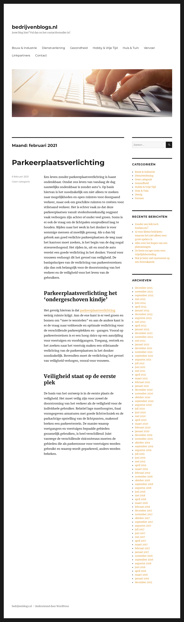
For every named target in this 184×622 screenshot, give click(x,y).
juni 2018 (140, 491)
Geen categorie (21, 181)
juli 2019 (140, 454)
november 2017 (144, 514)
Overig (138, 194)
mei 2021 (140, 370)
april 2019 (140, 465)
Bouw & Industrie (24, 48)
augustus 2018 (143, 488)
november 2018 (144, 476)
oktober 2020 (142, 397)
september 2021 (144, 355)
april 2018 (140, 499)
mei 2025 (140, 299)
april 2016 (140, 571)
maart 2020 (141, 423)
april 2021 (140, 374)
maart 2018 (141, 503)
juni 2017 (140, 533)
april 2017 (140, 540)
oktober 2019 (142, 442)
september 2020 (144, 401)
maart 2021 (141, 378)
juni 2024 (140, 303)
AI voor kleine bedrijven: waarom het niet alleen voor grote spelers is (151, 235)
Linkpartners (21, 55)
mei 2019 (140, 461)
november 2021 (144, 352)
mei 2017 (140, 537)
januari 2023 (142, 329)
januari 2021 (142, 386)
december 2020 (144, 389)
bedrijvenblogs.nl (34, 27)
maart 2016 (141, 574)
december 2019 (143, 435)
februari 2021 (142, 382)
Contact (41, 55)
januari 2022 (142, 344)
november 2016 (144, 555)
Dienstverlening (53, 48)
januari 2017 (142, 552)
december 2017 (143, 510)
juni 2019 (140, 457)
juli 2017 (139, 529)
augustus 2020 (143, 404)
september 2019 (144, 446)
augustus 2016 (143, 563)
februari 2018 (142, 506)
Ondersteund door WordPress (52, 606)
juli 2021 (139, 363)
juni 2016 (140, 567)
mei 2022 (140, 340)
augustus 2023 (143, 318)
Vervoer (149, 48)
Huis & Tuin (131, 48)
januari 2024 (142, 310)
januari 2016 (142, 578)
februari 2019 (142, 472)
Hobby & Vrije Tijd (105, 48)
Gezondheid (79, 48)
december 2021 (143, 348)
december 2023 (143, 314)
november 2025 (144, 291)
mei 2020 (140, 416)
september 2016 (144, 559)
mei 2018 (140, 495)
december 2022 (144, 333)
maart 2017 (141, 544)
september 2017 (144, 521)
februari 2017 (142, 548)
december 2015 (143, 582)
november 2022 (144, 337)
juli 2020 (140, 408)
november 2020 (144, 393)
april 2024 (140, 306)
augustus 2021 (143, 359)
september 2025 (144, 295)
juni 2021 (140, 367)
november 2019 (144, 438)
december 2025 (144, 287)
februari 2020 (142, 427)
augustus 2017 (143, 525)
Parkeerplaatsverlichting (58, 162)
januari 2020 (142, 431)
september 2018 (144, 484)
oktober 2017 (142, 518)
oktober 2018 (142, 480)
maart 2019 (141, 469)
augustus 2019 (143, 450)
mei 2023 (140, 321)
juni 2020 (140, 412)
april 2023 (140, 325)
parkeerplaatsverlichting (97, 310)
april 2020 (140, 420)
